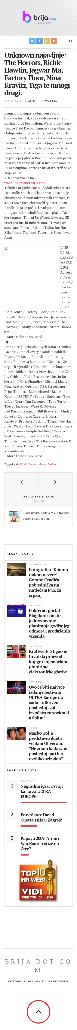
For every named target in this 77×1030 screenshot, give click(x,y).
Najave (25, 809)
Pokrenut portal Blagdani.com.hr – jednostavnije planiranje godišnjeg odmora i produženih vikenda (49, 623)
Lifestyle (35, 605)
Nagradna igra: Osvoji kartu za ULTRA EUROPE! (42, 791)
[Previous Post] (21, 481)
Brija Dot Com (38, 965)
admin (32, 101)
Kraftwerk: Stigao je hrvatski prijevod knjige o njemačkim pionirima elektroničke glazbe (48, 661)
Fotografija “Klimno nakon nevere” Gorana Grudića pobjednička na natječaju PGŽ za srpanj (48, 582)
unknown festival (46, 464)
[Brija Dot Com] (38, 17)
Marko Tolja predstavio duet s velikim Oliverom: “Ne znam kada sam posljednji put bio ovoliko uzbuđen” (48, 746)
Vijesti (34, 728)
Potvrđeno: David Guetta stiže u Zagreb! (41, 817)
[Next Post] (55, 481)
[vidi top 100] (38, 881)
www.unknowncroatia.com (25, 182)
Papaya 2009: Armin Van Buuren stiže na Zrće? (40, 843)
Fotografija (38, 564)
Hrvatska (50, 101)
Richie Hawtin (28, 464)
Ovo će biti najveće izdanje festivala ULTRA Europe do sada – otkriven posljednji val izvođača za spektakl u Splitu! (49, 702)
